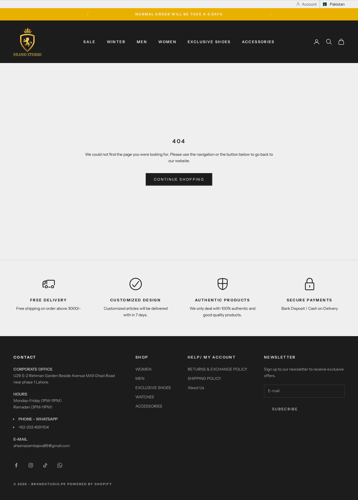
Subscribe (285, 409)
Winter (116, 41)
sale (89, 41)
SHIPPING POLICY (204, 378)
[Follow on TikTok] (45, 465)
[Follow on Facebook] (16, 465)
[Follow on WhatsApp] (60, 465)
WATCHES (144, 396)
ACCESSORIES (258, 41)
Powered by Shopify (89, 484)
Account (309, 4)
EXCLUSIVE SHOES (209, 41)
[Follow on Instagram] (31, 465)
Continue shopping (179, 179)
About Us (196, 387)
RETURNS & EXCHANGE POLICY (217, 369)
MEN (142, 41)
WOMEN (167, 41)
